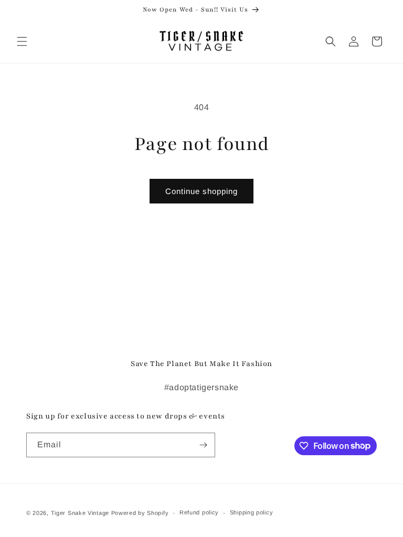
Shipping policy (251, 512)
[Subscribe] (203, 445)
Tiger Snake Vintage (80, 513)
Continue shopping (201, 191)
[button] (22, 41)
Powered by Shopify (140, 513)
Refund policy (199, 512)
